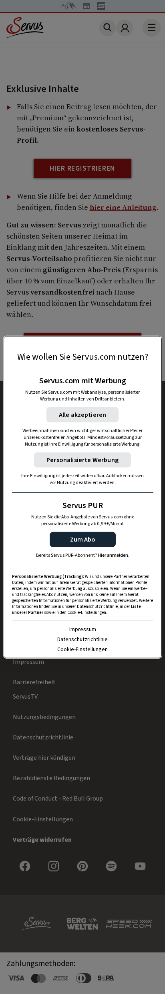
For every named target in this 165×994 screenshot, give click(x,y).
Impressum (82, 629)
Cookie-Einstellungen (82, 649)
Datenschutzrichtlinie (82, 639)
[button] (83, 539)
